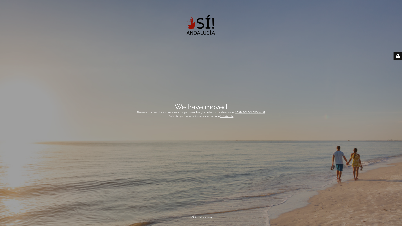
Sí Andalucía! (227, 116)
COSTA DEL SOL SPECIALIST (250, 112)
